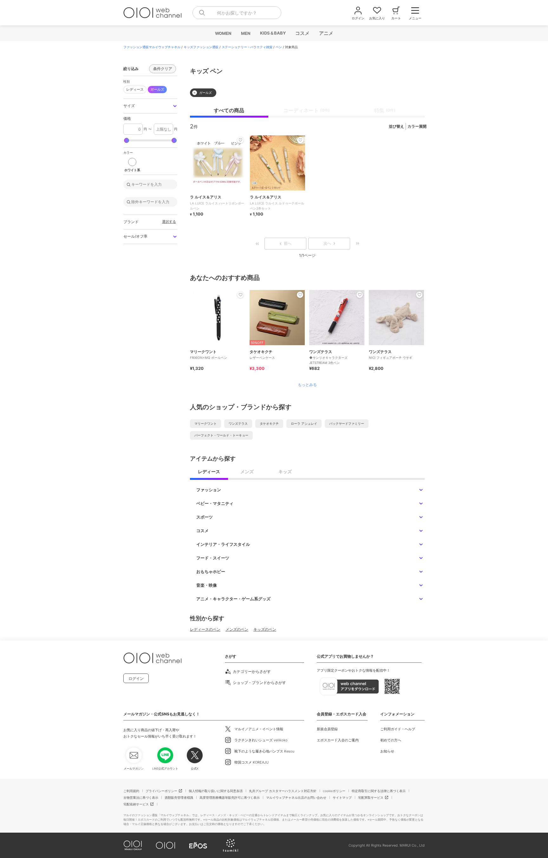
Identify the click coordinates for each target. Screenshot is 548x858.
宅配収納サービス (136, 804)
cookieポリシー (334, 791)
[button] (150, 106)
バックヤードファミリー (346, 423)
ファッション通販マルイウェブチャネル (151, 46)
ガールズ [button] (157, 89)
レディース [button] (135, 89)
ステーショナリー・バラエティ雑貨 (247, 46)
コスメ (302, 33)
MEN (245, 33)
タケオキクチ (269, 423)
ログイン (136, 678)
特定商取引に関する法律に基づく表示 (379, 791)
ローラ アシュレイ (304, 423)
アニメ (326, 33)
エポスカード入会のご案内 (338, 740)
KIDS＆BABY (272, 32)
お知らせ (387, 751)
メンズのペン (236, 629)
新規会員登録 (327, 729)
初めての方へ (390, 740)
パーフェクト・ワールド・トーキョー (221, 435)
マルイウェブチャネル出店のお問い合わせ (296, 797)
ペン (279, 46)
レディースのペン (205, 629)
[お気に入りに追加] (240, 295)
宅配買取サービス (370, 797)
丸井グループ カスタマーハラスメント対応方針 (282, 791)
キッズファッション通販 (201, 46)
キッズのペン (264, 629)
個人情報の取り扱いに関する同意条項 (216, 791)
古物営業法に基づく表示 (140, 797)
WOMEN (223, 33)
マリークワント (205, 423)
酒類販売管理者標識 (179, 797)
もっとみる (307, 385)
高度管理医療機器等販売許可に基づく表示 (229, 797)
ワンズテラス (238, 423)
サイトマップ (342, 797)
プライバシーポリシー (161, 791)
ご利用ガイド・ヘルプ (397, 729)
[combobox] (236, 12)
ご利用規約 (131, 791)
